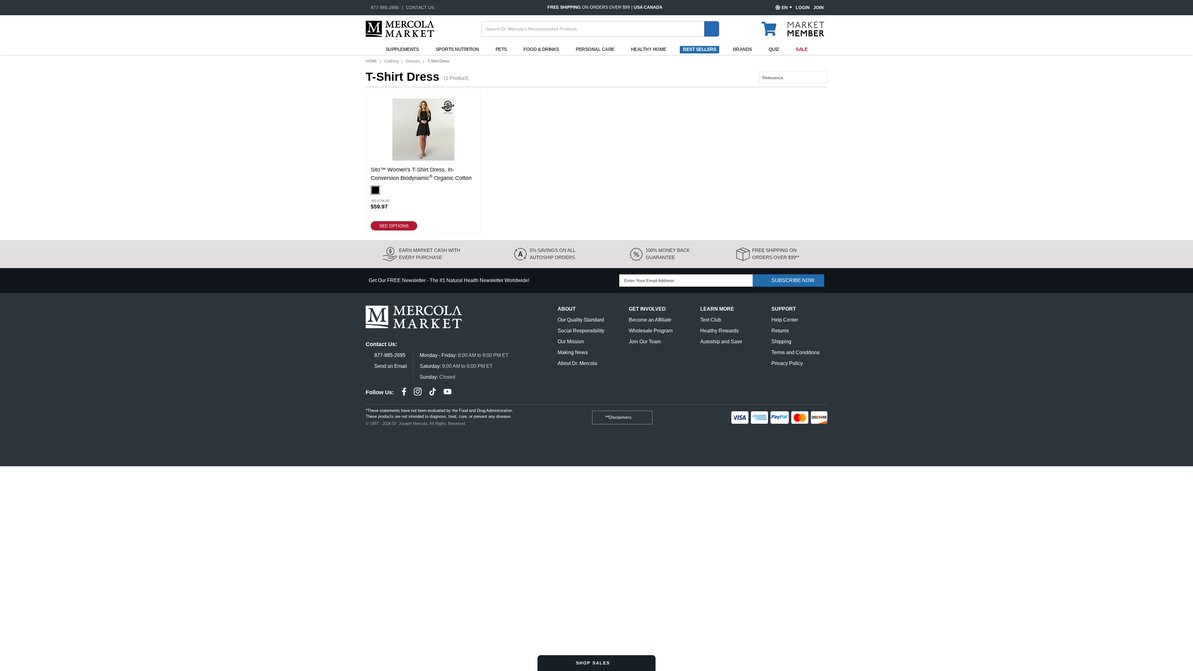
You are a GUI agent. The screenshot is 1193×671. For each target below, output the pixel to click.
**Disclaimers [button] (619, 417)
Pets (501, 49)
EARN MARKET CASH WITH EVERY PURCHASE (429, 254)
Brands (742, 49)
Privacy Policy (787, 363)
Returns (780, 330)
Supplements (402, 49)
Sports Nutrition (457, 49)
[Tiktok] (432, 392)
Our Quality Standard (581, 319)
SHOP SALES (594, 662)
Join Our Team (645, 341)
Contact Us (420, 7)
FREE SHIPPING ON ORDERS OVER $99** (775, 254)
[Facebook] (404, 392)
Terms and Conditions (795, 352)
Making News (573, 352)
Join (818, 7)
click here (89, 150)
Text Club (710, 319)
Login (803, 7)
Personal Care (595, 49)
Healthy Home (648, 49)
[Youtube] (447, 392)
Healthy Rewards (719, 330)
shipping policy (146, 65)
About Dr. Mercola (577, 363)
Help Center (784, 319)
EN (785, 7)
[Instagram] (418, 392)
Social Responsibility (581, 330)
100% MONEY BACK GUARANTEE (668, 254)
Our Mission (571, 341)
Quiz (774, 49)
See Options (394, 225)
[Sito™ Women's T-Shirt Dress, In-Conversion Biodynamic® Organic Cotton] (423, 162)
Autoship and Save (721, 341)
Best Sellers (699, 49)
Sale (801, 49)
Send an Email (390, 366)
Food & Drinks (541, 49)
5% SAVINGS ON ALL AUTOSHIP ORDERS (552, 254)
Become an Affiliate (650, 319)
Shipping (781, 341)
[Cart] (772, 26)
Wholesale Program (651, 330)
